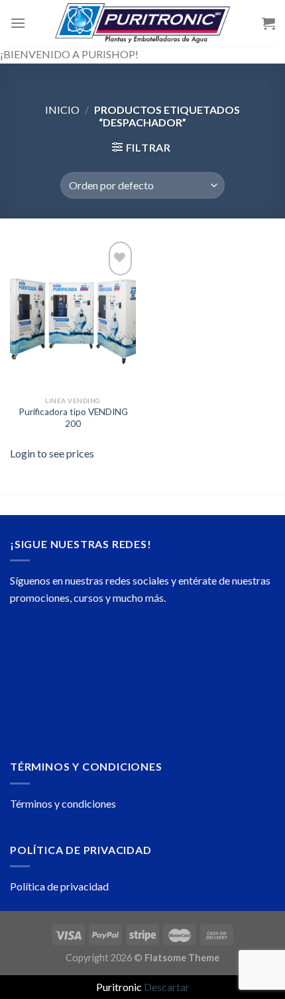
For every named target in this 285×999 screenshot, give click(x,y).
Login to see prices (52, 453)
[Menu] (18, 23)
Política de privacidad (59, 886)
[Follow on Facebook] (22, 661)
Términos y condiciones (63, 803)
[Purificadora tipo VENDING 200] (73, 313)
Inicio (62, 109)
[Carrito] (268, 23)
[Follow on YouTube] (141, 661)
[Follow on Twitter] (94, 661)
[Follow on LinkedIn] (118, 661)
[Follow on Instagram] (46, 661)
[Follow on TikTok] (70, 661)
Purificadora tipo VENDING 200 (73, 417)
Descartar (167, 986)
